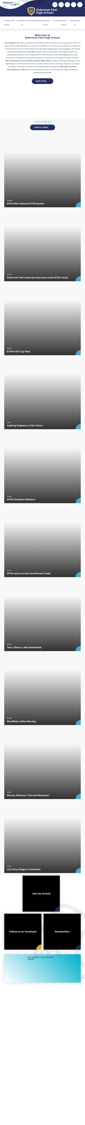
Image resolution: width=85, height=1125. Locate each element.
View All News (41, 127)
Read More (41, 81)
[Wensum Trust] (11, 4)
